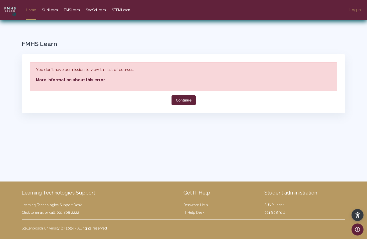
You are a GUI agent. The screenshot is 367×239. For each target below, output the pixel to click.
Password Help (196, 205)
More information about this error (70, 80)
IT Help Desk (194, 212)
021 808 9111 (274, 212)
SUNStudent (274, 205)
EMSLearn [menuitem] (72, 10)
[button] (358, 215)
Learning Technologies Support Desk (52, 205)
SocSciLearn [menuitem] (96, 10)
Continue (183, 100)
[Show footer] (358, 230)
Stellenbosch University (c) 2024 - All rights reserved (64, 228)
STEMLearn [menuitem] (121, 10)
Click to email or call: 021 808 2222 (50, 212)
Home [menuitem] (31, 10)
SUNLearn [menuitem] (50, 10)
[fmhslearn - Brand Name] (10, 10)
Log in (355, 10)
